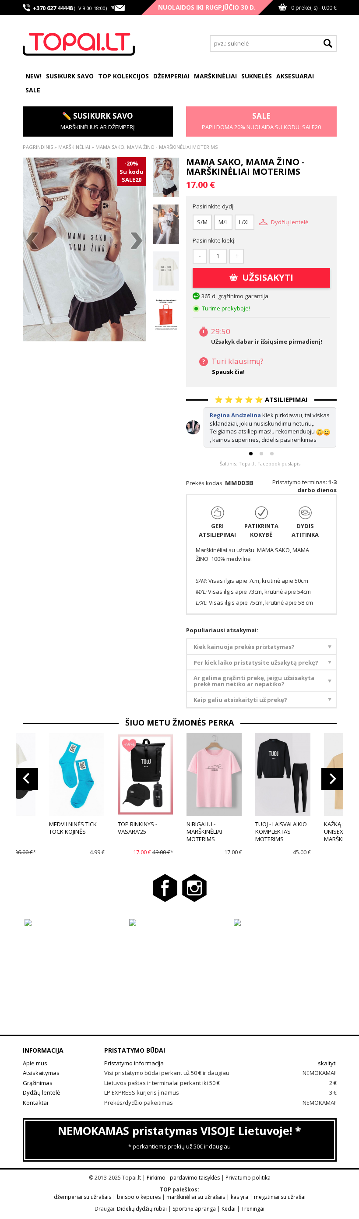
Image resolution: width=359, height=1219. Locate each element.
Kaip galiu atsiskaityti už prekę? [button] (240, 700)
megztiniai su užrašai (280, 1197)
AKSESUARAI (295, 76)
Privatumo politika (248, 1177)
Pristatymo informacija (134, 1063)
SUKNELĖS (256, 76)
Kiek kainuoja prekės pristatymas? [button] (244, 647)
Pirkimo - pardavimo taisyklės (183, 1177)
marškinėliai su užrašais (195, 1197)
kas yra (239, 1197)
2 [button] (261, 453)
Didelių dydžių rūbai (142, 1208)
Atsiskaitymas (41, 1073)
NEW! (33, 76)
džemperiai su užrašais (82, 1197)
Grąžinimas (38, 1083)
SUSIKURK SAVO (70, 76)
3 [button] (272, 453)
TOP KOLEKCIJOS (123, 76)
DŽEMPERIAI (171, 76)
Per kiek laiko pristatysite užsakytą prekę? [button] (256, 662)
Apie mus (35, 1063)
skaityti (327, 1063)
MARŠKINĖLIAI (215, 76)
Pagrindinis (38, 147)
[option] (84, 249)
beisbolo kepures (139, 1197)
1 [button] (251, 453)
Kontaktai (35, 1102)
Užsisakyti (267, 277)
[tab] (261, 647)
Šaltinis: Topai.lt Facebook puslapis (260, 463)
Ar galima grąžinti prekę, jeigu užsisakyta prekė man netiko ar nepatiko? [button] (254, 681)
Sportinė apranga (194, 1208)
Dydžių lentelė (289, 222)
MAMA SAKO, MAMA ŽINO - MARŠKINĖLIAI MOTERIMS (156, 147)
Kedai (229, 1208)
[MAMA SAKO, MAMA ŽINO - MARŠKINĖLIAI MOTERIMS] (84, 249)
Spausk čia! (228, 372)
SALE (32, 90)
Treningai (252, 1208)
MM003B (239, 482)
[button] (27, 779)
